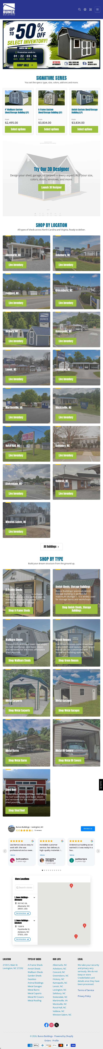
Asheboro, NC (59, 968)
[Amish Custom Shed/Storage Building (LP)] (85, 97)
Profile (56, 1040)
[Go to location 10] (60, 870)
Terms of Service (86, 990)
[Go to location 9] (58, 870)
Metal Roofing (34, 1000)
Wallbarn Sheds (35, 972)
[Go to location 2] (44, 870)
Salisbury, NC (59, 993)
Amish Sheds (34, 968)
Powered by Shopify (63, 1036)
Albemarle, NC (60, 964)
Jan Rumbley (52, 859)
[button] (34, 897)
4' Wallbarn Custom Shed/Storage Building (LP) (17, 111)
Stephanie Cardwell (21, 860)
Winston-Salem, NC (62, 1014)
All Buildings (50, 547)
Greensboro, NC (61, 975)
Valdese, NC (58, 1011)
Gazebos (32, 979)
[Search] (79, 9)
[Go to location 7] (54, 870)
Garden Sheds (34, 975)
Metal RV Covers (36, 997)
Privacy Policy (84, 996)
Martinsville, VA (60, 1000)
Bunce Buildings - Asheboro (28, 827)
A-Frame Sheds (35, 964)
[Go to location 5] (50, 870)
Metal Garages (35, 986)
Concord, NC (59, 972)
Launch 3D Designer (51, 187)
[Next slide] (98, 851)
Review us (88, 828)
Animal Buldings (35, 982)
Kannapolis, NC (60, 982)
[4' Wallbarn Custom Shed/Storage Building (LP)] (18, 97)
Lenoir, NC (58, 986)
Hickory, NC (58, 979)
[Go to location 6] (52, 870)
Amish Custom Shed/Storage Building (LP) (85, 111)
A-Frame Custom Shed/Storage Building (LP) (50, 111)
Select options (18, 129)
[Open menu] (97, 9)
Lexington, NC (59, 989)
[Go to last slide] (5, 851)
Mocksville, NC (60, 1004)
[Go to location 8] (56, 870)
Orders (47, 1040)
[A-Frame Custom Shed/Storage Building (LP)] (51, 97)
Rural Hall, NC (59, 1007)
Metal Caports (34, 993)
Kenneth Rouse (82, 859)
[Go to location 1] (42, 870)
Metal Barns (33, 989)
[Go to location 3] (46, 870)
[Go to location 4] (48, 870)
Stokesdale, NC (60, 997)
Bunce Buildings (45, 1036)
